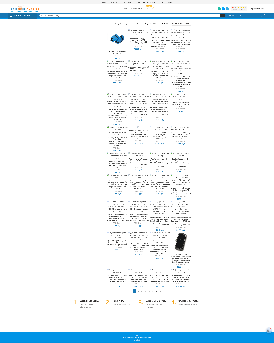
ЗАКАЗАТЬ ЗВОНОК (234, 16)
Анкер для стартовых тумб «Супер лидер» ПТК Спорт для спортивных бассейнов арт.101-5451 (160, 43)
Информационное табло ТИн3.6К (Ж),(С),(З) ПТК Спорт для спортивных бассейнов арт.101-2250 (180, 278)
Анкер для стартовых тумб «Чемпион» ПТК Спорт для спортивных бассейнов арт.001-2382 (117, 75)
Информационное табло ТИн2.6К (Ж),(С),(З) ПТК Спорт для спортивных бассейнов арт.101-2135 (159, 278)
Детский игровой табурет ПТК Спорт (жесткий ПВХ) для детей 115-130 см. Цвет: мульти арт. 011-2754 (117, 218)
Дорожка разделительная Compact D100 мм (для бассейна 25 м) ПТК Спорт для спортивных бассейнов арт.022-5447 (160, 221)
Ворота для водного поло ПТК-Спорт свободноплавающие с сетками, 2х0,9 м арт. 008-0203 (138, 134)
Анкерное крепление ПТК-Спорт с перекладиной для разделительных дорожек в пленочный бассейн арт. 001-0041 (160, 111)
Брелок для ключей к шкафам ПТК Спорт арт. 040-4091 (181, 104)
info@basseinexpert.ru (110, 2)
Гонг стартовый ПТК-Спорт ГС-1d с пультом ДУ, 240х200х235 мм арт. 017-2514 (181, 136)
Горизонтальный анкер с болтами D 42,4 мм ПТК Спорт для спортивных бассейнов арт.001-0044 (138, 162)
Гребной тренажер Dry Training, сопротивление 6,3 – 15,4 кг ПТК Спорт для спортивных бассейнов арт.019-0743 (160, 185)
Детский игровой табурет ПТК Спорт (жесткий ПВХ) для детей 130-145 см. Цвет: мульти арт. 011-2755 (138, 218)
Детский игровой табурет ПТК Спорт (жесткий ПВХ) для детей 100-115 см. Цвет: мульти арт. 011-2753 (181, 191)
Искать (222, 15)
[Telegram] (227, 8)
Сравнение (126, 32)
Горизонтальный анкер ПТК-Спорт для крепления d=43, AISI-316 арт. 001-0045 (117, 164)
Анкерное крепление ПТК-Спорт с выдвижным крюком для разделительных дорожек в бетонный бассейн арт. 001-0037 (181, 81)
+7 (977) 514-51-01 (258, 8)
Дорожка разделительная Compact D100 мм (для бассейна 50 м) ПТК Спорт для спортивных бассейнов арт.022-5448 (181, 221)
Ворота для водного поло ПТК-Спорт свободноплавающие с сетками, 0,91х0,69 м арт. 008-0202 (117, 141)
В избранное (126, 37)
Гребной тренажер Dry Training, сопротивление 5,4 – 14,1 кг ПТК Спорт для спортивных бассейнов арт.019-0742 (138, 185)
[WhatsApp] (219, 8)
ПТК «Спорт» (117, 56)
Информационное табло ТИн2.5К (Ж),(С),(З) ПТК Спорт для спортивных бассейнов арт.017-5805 (138, 278)
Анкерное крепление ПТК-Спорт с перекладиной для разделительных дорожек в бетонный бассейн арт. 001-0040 (139, 111)
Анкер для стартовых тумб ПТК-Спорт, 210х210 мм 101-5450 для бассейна (138, 69)
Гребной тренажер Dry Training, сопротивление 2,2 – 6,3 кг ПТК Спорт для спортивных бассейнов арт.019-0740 (181, 163)
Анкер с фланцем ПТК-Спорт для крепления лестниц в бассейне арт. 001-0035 (160, 75)
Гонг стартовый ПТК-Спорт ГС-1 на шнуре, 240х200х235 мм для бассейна (160, 136)
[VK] (223, 8)
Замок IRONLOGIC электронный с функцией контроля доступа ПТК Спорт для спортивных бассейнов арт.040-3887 (181, 258)
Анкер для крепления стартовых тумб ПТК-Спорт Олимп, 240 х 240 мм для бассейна (139, 41)
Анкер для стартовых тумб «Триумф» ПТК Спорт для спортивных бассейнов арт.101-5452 (181, 43)
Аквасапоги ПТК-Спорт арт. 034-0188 (117, 52)
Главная (110, 24)
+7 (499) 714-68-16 (166, 2)
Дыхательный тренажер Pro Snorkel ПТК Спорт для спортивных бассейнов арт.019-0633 (139, 246)
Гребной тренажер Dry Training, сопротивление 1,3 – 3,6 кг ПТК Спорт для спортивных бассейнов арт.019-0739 (159, 163)
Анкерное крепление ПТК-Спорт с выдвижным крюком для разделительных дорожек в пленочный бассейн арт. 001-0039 (117, 114)
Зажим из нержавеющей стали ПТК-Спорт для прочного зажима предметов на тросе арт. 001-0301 (159, 249)
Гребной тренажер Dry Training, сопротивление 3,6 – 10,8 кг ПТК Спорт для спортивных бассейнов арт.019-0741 (117, 185)
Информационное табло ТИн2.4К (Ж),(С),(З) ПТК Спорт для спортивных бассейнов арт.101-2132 (117, 278)
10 (160, 291)
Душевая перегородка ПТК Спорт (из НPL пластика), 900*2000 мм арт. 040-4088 (117, 243)
